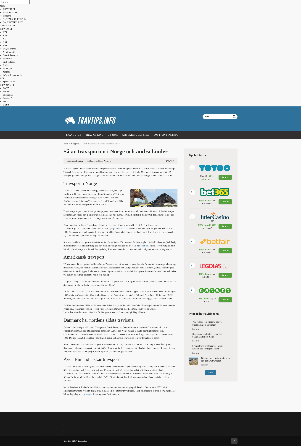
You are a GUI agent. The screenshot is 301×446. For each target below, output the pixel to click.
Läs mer (195, 329)
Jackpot (6, 72)
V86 (5, 35)
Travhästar (7, 58)
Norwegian (87, 394)
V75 (5, 32)
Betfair (6, 91)
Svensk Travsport (10, 55)
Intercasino (8, 95)
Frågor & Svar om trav (13, 75)
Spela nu (225, 177)
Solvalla (119, 228)
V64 (5, 42)
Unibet (6, 105)
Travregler (7, 68)
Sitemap (70, 424)
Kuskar (6, 65)
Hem (65, 144)
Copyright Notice (74, 431)
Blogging (7, 16)
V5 (4, 39)
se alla (210, 372)
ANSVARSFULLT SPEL (14, 19)
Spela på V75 (9, 82)
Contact (69, 428)
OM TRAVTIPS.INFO (13, 22)
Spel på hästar (9, 62)
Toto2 (5, 101)
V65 (5, 45)
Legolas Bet (8, 98)
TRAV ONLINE (10, 12)
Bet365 (6, 88)
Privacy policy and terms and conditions (84, 434)
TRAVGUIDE (9, 9)
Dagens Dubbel (9, 49)
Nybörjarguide (9, 52)
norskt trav (144, 246)
